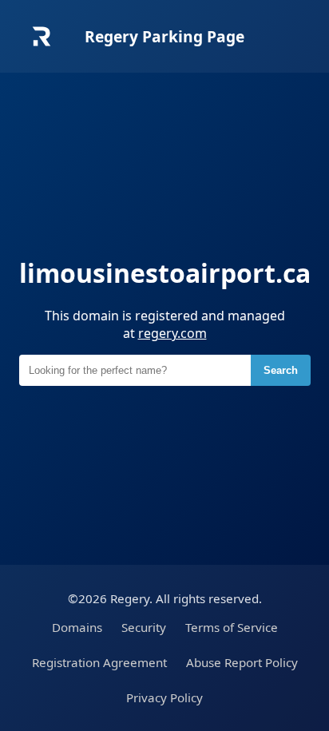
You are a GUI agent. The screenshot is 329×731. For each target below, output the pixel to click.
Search (281, 370)
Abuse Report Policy (242, 662)
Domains (77, 627)
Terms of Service (231, 627)
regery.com (172, 333)
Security (143, 627)
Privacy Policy (164, 697)
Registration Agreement (99, 662)
